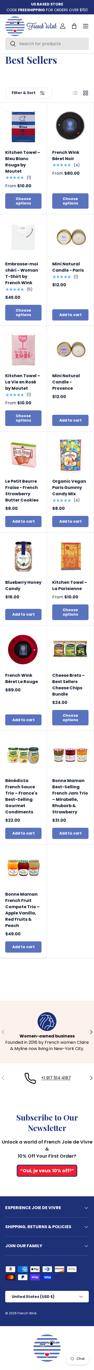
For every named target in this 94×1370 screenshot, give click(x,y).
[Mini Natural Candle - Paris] (70, 237)
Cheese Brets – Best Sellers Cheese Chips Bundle (68, 684)
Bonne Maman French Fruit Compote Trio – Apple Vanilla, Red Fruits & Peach (22, 910)
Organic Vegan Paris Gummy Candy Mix (69, 487)
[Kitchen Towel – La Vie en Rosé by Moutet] (23, 349)
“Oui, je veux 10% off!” (47, 1170)
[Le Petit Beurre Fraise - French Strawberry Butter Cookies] (23, 455)
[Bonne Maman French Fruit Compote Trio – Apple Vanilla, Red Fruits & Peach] (23, 868)
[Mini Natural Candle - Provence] (70, 349)
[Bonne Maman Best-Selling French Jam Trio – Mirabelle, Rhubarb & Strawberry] (70, 754)
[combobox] (47, 44)
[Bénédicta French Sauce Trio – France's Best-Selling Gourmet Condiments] (23, 754)
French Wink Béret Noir (65, 155)
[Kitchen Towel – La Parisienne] (70, 556)
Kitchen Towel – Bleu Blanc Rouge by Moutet (22, 161)
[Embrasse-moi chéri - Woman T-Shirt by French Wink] (23, 237)
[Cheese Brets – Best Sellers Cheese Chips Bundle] (70, 649)
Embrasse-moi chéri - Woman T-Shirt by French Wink (21, 273)
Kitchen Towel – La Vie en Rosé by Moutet (22, 382)
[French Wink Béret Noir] (70, 126)
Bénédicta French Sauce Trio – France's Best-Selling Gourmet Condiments (21, 796)
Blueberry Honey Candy (23, 585)
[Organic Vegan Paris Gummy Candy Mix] (70, 455)
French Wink (27, 1313)
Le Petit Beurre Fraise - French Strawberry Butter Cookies (21, 490)
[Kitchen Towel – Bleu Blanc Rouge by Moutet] (23, 126)
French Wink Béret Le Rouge (21, 678)
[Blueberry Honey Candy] (23, 556)
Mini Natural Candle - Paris (68, 267)
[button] (74, 26)
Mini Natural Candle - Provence (66, 382)
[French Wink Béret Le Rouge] (23, 649)
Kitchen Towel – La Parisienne (69, 585)
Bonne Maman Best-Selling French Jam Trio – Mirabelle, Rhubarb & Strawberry (70, 796)
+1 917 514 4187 (56, 1078)
